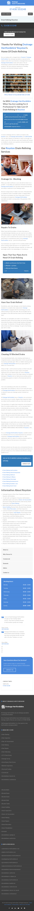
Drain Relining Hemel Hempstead (11, 472)
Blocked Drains (5, 793)
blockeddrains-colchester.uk (9, 893)
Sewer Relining (15, 503)
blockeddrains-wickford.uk (8, 838)
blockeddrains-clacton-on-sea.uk (10, 890)
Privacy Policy (15, 904)
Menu (30, 13)
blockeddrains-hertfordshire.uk (10, 880)
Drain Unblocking (6, 752)
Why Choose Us (7, 554)
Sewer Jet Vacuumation (25, 500)
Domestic (5, 563)
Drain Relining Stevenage (9, 479)
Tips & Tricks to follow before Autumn (17, 94)
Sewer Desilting (7, 507)
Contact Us (25, 463)
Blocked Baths (5, 790)
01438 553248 (10, 25)
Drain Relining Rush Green (9, 486)
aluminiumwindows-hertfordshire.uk (11, 855)
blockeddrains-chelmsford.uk (9, 886)
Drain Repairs (17, 512)
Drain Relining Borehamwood (10, 481)
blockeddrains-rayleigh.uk (8, 835)
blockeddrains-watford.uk (8, 873)
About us (5, 550)
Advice (5, 568)
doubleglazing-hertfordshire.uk (10, 859)
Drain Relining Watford (9, 475)
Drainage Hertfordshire (14, 707)
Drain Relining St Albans (9, 477)
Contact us (6, 572)
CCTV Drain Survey (7, 755)
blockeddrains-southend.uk (9, 779)
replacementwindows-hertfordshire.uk (12, 866)
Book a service (6, 13)
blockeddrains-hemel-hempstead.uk (11, 869)
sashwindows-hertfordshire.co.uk (10, 848)
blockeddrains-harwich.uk (8, 776)
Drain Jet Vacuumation (8, 741)
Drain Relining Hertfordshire (10, 470)
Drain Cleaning (5, 734)
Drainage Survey (6, 758)
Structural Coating (6, 769)
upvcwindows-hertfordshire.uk (10, 862)
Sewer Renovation (11, 509)
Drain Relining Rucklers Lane (10, 483)
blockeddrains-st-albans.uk (9, 876)
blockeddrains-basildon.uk (8, 883)
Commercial (6, 559)
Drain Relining (5, 745)
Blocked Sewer (5, 796)
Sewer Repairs (5, 821)
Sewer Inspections (6, 810)
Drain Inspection (6, 738)
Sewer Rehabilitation (7, 828)
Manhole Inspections (7, 765)
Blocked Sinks (5, 800)
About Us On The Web (25, 904)
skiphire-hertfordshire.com (9, 852)
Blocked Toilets (6, 803)
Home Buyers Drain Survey (9, 762)
